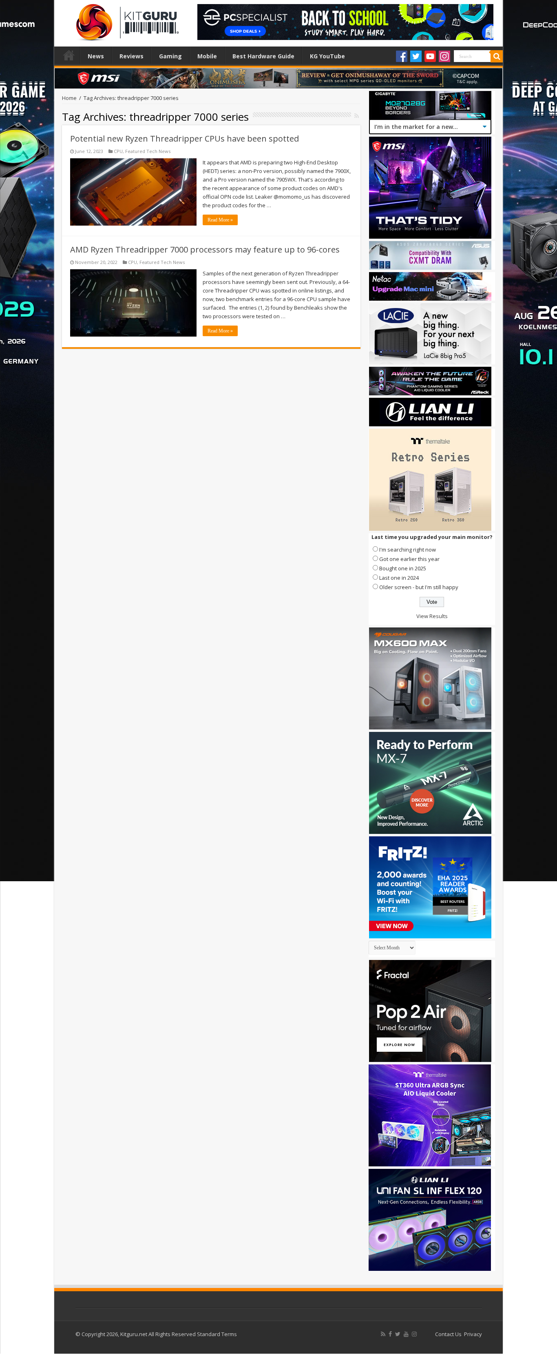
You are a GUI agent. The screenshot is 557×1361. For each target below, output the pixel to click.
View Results (432, 616)
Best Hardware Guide (263, 56)
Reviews (131, 56)
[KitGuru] (125, 19)
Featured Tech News (147, 151)
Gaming (170, 56)
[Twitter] (416, 56)
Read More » (220, 220)
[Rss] (383, 1334)
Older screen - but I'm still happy (418, 587)
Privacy (473, 1334)
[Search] (497, 56)
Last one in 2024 (399, 577)
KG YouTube (327, 56)
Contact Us (448, 1334)
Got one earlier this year (409, 559)
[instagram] (414, 1334)
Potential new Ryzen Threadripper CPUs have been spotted (184, 138)
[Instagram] (444, 56)
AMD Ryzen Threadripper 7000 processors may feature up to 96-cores (205, 249)
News (96, 56)
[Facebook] (401, 56)
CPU (118, 151)
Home (69, 55)
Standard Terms (217, 1334)
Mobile (207, 56)
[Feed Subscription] (356, 116)
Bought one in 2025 (402, 568)
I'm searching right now (407, 549)
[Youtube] (430, 56)
